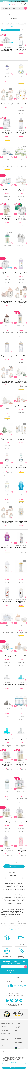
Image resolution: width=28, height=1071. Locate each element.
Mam (2, 911)
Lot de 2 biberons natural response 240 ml (7, 133)
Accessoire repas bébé (14, 906)
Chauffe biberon (8, 889)
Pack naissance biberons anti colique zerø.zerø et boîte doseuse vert (7, 104)
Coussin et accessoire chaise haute (14, 878)
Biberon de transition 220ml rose (7, 548)
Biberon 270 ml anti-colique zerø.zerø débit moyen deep (7, 327)
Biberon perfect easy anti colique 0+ (21, 576)
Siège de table (20, 880)
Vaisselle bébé (8, 886)
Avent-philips (20, 909)
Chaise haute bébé (14, 875)
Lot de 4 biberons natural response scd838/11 (7, 656)
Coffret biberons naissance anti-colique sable (20, 190)
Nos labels (3, 1040)
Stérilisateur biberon (19, 889)
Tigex (18, 914)
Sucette (19, 892)
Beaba (19, 911)
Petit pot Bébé (10, 903)
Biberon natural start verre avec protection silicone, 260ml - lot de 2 (21, 248)
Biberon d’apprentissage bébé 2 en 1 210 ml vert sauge (21, 382)
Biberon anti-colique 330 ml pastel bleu (7, 739)
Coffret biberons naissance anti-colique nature (20, 162)
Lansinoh (19, 912)
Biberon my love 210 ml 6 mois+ (7, 576)
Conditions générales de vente (7, 1023)
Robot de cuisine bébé (10, 883)
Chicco (14, 912)
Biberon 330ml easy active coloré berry (21, 851)
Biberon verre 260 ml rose (7, 467)
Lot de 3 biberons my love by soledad (21, 548)
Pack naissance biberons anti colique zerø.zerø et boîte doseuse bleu (7, 382)
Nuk (5, 911)
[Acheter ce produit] (12, 45)
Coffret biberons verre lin (21, 103)
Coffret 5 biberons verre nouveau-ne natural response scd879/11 (7, 50)
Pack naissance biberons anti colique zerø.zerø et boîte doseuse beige (21, 302)
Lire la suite (14, 26)
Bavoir (15, 886)
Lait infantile (20, 900)
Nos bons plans (17, 1024)
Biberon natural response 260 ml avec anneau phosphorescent (7, 248)
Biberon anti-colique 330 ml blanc (21, 739)
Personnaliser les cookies (6, 1027)
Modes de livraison (4, 1030)
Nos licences (3, 1042)
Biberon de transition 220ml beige (21, 522)
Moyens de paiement (5, 1032)
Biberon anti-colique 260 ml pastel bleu (21, 685)
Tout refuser (14, 1065)
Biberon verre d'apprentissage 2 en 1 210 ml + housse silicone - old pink (21, 406)
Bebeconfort (4, 912)
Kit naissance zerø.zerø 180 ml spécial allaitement (21, 628)
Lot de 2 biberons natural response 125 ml (7, 765)
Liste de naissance (18, 1038)
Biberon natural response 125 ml (21, 822)
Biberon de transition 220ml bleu (21, 496)
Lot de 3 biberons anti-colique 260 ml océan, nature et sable (21, 710)
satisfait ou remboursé (7, 956)
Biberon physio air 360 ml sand (21, 356)
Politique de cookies (5, 1029)
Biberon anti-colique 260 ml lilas (21, 273)
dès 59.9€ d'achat (7, 943)
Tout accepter (14, 1067)
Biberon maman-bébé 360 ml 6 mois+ (21, 602)
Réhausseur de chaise (9, 880)
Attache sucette (10, 894)
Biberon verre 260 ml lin (7, 496)
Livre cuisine (20, 883)
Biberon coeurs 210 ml (7, 601)
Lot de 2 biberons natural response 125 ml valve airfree (21, 793)
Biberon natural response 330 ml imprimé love (21, 327)
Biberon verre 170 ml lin (21, 78)
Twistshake (4, 916)
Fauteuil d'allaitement (7, 897)
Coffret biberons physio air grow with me (21, 439)
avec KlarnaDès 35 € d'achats (21, 943)
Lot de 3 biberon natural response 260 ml (7, 822)
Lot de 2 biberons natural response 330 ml (21, 765)
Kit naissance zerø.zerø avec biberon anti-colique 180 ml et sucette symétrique (7, 302)
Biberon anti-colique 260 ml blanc (7, 685)
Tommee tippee (12, 911)
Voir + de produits (14, 866)
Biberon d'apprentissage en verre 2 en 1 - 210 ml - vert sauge (7, 439)
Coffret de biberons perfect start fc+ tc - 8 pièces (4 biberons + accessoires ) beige (7, 628)
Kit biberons (14, 18)
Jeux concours (17, 1041)
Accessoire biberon (11, 892)
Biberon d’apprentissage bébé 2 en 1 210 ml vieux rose (7, 410)
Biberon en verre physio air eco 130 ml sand (21, 133)
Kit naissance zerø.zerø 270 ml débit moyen (21, 656)
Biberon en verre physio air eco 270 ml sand (21, 50)
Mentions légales (18, 1027)
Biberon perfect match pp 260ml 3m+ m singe (7, 793)
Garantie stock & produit (5, 1033)
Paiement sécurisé (19, 1046)
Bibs (10, 912)
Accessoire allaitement (10, 900)
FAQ (2, 1045)
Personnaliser (14, 1062)
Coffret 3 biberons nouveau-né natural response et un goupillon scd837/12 (7, 273)
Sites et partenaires (4, 1039)
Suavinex (14, 914)
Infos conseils (17, 1039)
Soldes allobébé (17, 1032)
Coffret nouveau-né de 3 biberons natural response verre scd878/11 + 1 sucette (21, 219)
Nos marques (17, 1026)
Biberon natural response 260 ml (7, 851)
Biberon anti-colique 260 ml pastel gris (7, 710)
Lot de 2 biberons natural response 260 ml (7, 219)
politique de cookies (7, 1060)
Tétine (21, 886)
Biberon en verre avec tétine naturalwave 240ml (7, 79)
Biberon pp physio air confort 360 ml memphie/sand (7, 356)
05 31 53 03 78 (21, 957)
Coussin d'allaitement (20, 897)
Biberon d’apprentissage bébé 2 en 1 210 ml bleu (7, 162)
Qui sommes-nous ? (18, 1023)
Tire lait (19, 894)
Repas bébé (18, 903)
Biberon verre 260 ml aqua (21, 467)
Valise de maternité (18, 1042)
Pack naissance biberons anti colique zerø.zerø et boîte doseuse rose (7, 522)
